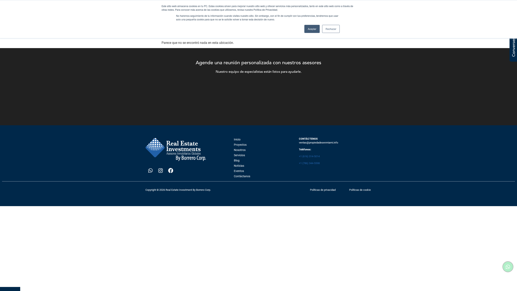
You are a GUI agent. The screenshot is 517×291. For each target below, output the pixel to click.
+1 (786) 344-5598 (309, 163)
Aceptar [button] (312, 29)
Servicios (239, 155)
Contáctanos (242, 176)
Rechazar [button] (331, 29)
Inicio (237, 139)
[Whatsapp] (150, 171)
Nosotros (240, 150)
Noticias (239, 165)
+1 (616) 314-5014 (309, 156)
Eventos (239, 171)
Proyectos (240, 144)
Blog (237, 160)
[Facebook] (171, 171)
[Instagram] (161, 171)
